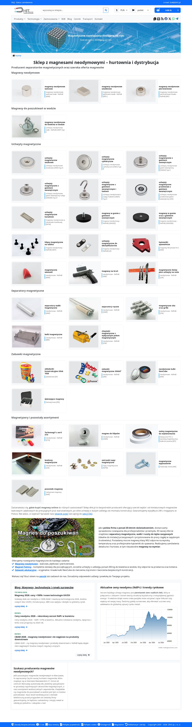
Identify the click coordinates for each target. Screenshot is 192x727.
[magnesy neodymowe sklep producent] (52, 538)
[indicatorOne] (98, 49)
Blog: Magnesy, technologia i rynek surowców (44, 587)
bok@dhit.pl (175, 2)
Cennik (77, 19)
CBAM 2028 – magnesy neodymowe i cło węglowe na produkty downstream (47, 638)
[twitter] (169, 19)
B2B (63, 19)
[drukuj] (158, 19)
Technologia (33, 19)
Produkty (19, 19)
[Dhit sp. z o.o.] (23, 10)
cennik (42, 576)
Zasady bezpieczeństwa (24, 724)
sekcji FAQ (87, 514)
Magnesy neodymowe (26, 563)
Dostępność (105, 724)
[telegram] (176, 19)
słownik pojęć (61, 514)
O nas (41, 724)
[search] (106, 10)
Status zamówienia (24, 2)
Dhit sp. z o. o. (174, 724)
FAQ (13, 2)
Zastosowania (51, 19)
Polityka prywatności (71, 724)
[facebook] (166, 19)
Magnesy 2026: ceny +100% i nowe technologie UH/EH (42, 595)
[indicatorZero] (94, 49)
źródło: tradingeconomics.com (167, 648)
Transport (88, 19)
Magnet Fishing (23, 566)
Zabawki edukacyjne (25, 570)
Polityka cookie (90, 724)
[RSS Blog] (162, 19)
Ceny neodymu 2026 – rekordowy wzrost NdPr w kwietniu (44, 616)
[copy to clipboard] (154, 19)
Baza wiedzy (53, 724)
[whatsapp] (173, 19)
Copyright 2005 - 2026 (157, 724)
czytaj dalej (20, 606)
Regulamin (119, 724)
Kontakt (99, 19)
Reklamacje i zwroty (136, 724)
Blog (69, 19)
